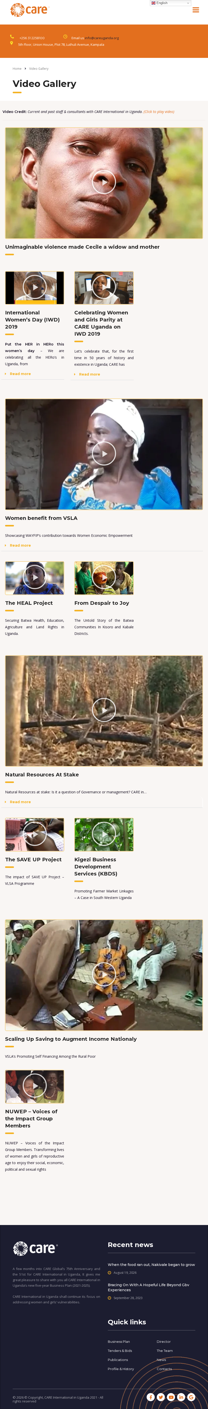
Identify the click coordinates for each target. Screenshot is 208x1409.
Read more (20, 374)
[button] (104, 183)
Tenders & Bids (120, 1351)
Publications (118, 1360)
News (161, 1360)
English (161, 3)
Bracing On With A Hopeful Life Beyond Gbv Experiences (148, 1287)
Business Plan (119, 1341)
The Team (165, 1351)
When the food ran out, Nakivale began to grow (151, 1264)
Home (17, 68)
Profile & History (121, 1369)
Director (164, 1341)
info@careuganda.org (102, 38)
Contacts (164, 1369)
